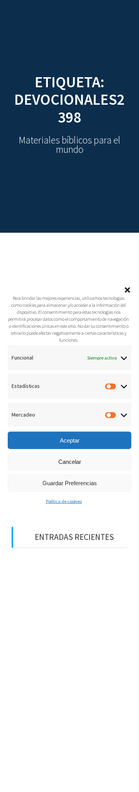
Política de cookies (64, 501)
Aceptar (70, 440)
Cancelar (69, 461)
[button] (127, 290)
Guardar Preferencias (69, 482)
